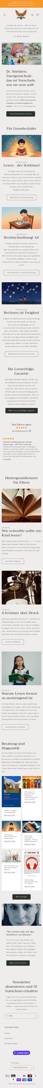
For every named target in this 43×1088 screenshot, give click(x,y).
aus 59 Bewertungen (20, 431)
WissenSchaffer (18, 1084)
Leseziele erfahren (13, 561)
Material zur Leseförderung (21, 197)
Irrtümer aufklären (12, 642)
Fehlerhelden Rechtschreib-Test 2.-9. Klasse (31, 882)
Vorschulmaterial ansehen (21, 114)
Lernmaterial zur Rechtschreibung (21, 273)
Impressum (9, 1038)
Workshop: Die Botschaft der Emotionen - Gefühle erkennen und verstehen (31, 795)
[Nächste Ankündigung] (38, 3)
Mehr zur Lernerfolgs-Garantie (21, 410)
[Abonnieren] (35, 1016)
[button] (4, 14)
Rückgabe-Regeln (11, 1044)
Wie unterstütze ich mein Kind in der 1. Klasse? (11, 868)
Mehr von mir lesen (18, 963)
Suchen (7, 1033)
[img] (21, 427)
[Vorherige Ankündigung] (4, 3)
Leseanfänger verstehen (15, 727)
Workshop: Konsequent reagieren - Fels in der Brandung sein (31, 838)
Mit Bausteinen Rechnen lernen (21, 354)
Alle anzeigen (21, 897)
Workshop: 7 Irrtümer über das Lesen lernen (10, 836)
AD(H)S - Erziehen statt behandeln (10, 811)
